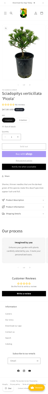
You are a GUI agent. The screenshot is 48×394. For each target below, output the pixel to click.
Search (8, 338)
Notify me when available (24, 166)
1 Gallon (10, 120)
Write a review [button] (24, 293)
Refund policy (41, 384)
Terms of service (28, 384)
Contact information (25, 388)
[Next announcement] (43, 3)
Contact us (10, 332)
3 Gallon (24, 120)
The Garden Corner (22, 381)
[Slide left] (18, 85)
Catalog (8, 344)
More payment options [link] (24, 160)
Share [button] (7, 176)
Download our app (13, 326)
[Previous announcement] (5, 3)
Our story (9, 320)
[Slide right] (30, 85)
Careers (8, 314)
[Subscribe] (37, 361)
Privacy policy (15, 384)
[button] (5, 13)
